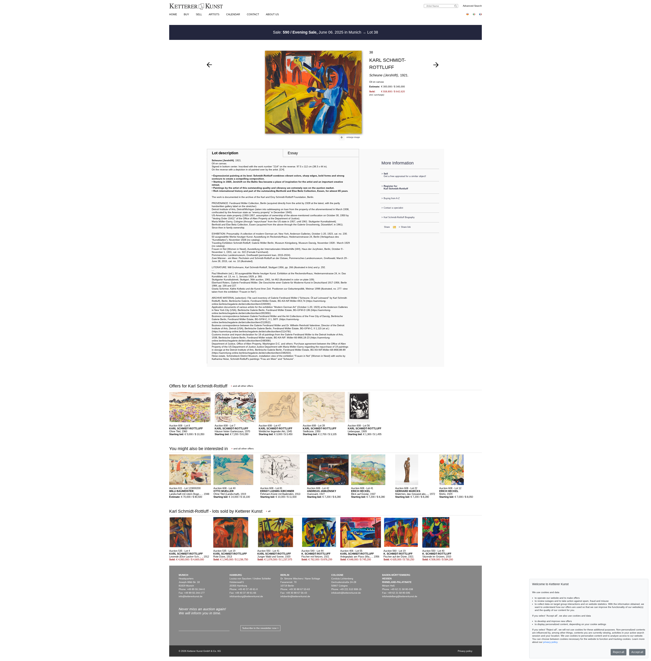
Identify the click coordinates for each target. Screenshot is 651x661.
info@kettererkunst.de (190, 596)
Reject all (618, 652)
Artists (214, 14)
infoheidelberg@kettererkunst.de (399, 596)
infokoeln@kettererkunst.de (346, 592)
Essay (293, 153)
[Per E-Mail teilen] (393, 227)
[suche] (456, 6)
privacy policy (550, 642)
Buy (186, 14)
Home (173, 14)
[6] (435, 64)
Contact (253, 14)
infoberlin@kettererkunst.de (295, 596)
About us (272, 14)
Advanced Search (472, 5)
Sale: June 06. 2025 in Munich (317, 32)
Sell (199, 14)
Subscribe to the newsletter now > (260, 628)
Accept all (637, 652)
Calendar (233, 14)
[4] (209, 64)
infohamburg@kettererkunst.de (246, 596)
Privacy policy (465, 651)
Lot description (225, 153)
